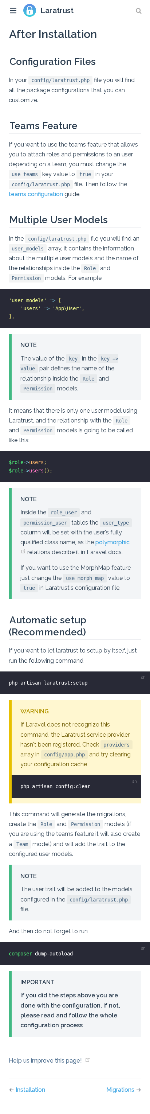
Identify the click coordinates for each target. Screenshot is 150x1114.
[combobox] (139, 11)
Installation (30, 1089)
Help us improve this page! (45, 1060)
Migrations (121, 1089)
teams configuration (36, 194)
